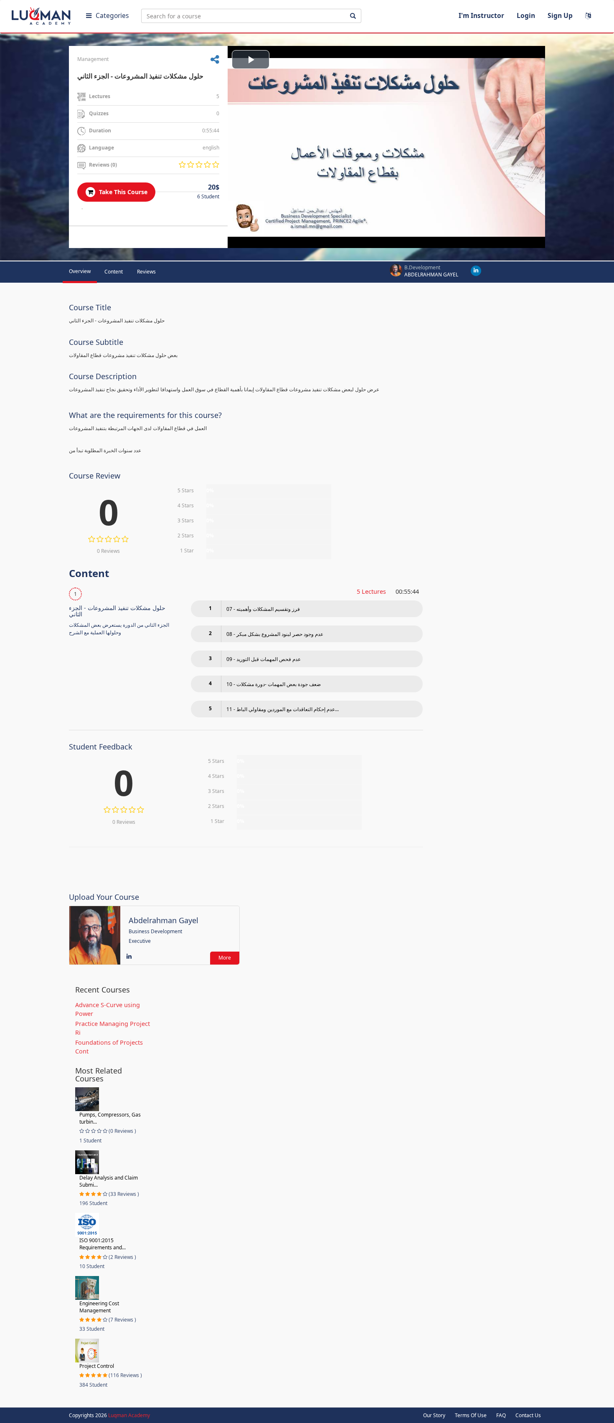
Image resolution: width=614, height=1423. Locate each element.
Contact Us (528, 1415)
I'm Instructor (481, 15)
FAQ (501, 1415)
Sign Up (560, 15)
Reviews (146, 271)
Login (526, 15)
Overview (80, 271)
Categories (112, 15)
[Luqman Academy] (42, 14)
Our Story (434, 1415)
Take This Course (122, 192)
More (224, 957)
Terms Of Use (471, 1415)
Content (113, 271)
